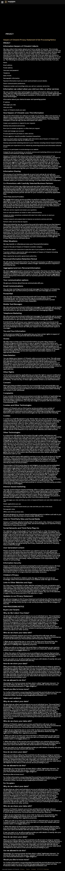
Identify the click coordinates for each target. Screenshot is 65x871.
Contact (33, 869)
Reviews (46, 869)
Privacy (22, 869)
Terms (28, 869)
